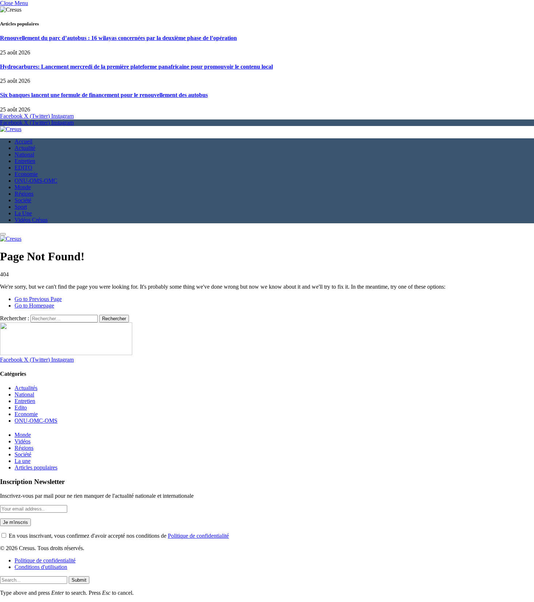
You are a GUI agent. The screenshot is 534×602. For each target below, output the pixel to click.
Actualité (25, 148)
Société (23, 200)
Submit (79, 580)
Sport (21, 207)
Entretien (25, 161)
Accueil (23, 141)
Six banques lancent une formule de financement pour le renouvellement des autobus (104, 95)
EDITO (23, 167)
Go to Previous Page (38, 299)
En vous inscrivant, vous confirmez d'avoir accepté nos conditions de (118, 536)
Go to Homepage (34, 305)
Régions (24, 194)
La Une (23, 213)
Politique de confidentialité (198, 536)
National (24, 154)
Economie (26, 174)
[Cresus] (10, 129)
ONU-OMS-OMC (36, 181)
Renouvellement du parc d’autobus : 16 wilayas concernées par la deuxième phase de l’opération (118, 38)
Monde (23, 187)
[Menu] (3, 234)
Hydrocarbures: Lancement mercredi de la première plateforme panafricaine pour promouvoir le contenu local (136, 67)
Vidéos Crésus (31, 220)
